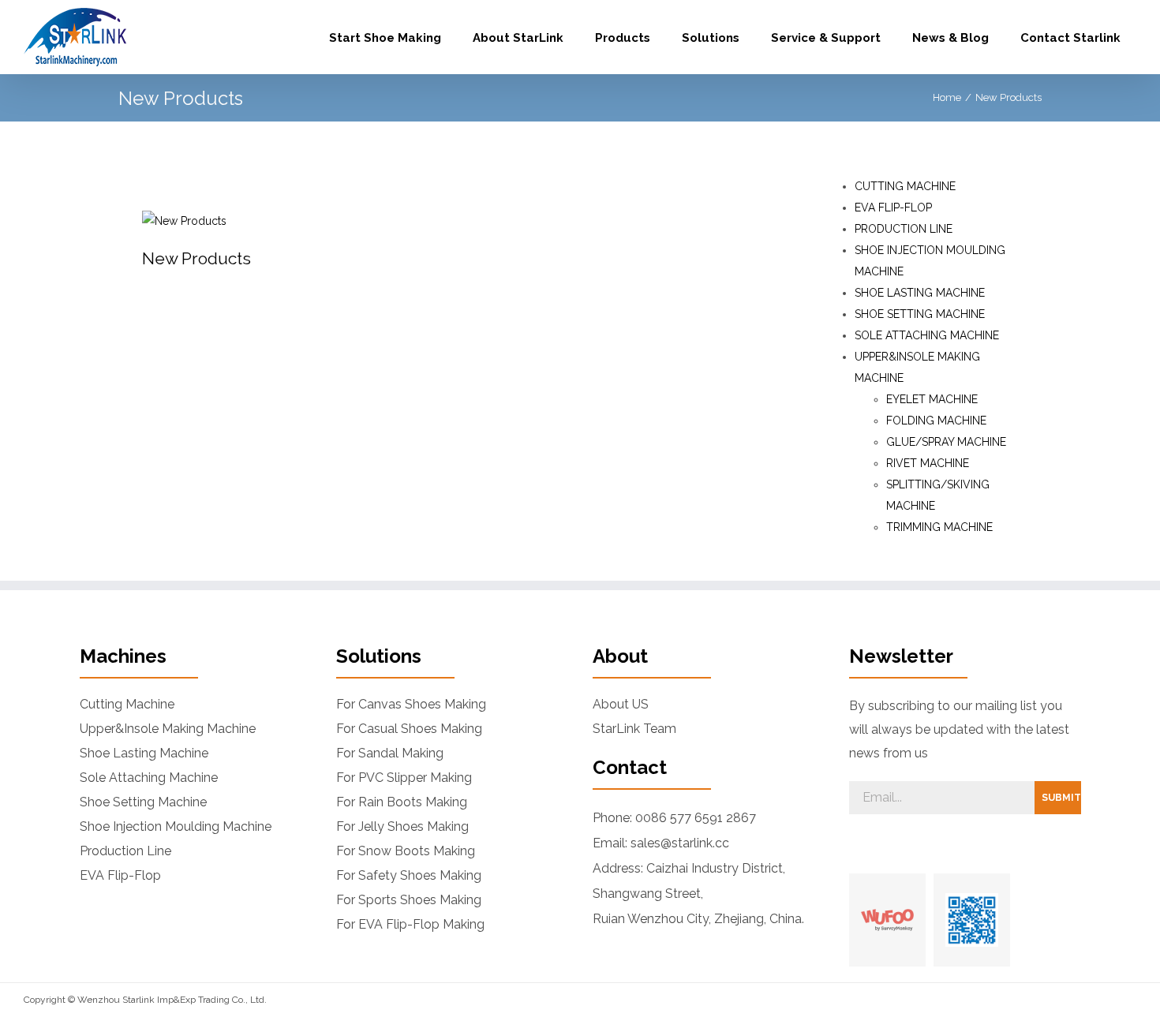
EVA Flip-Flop (120, 875)
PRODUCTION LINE (903, 228)
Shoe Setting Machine (143, 802)
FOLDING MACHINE (936, 420)
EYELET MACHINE (932, 399)
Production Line (125, 851)
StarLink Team (634, 729)
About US (621, 704)
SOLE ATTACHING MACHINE (927, 335)
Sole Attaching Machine (149, 778)
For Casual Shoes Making (409, 729)
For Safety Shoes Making (408, 875)
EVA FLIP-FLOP (893, 207)
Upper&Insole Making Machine (168, 729)
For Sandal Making (389, 753)
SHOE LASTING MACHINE (920, 292)
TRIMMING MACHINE (939, 527)
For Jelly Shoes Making (402, 827)
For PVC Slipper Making (404, 778)
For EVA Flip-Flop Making (410, 924)
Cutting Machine (127, 704)
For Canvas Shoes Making (411, 704)
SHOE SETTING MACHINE (920, 314)
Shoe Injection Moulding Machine (175, 827)
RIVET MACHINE (927, 463)
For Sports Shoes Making (408, 900)
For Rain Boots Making (401, 802)
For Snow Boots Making (405, 851)
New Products (196, 258)
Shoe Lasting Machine (144, 753)
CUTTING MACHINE (905, 186)
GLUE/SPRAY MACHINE (946, 442)
